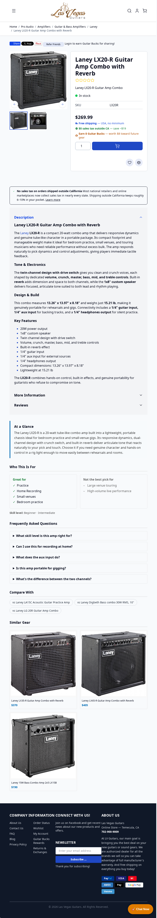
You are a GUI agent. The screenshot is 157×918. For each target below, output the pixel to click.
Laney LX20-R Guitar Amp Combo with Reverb (43, 30)
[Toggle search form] (129, 10)
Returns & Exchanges (39, 850)
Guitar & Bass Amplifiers (70, 26)
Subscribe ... (77, 859)
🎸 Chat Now (137, 909)
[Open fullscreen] (38, 80)
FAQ (10, 833)
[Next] (62, 104)
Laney (93, 26)
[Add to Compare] (139, 162)
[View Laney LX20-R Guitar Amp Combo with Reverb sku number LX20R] (19, 121)
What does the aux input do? (36, 557)
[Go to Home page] (68, 10)
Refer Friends (53, 44)
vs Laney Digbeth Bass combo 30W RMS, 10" (104, 602)
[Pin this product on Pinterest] (38, 44)
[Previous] (14, 104)
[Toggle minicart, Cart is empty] (144, 10)
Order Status (40, 823)
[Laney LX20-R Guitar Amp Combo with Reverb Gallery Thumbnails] (28, 121)
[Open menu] (14, 11)
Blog (11, 839)
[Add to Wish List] (129, 162)
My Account (39, 833)
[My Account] (137, 10)
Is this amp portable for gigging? (40, 568)
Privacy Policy (16, 844)
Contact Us (15, 828)
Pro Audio (27, 26)
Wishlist (37, 828)
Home (13, 26)
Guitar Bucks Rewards (40, 841)
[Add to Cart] (117, 146)
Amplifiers (44, 26)
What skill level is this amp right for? (42, 536)
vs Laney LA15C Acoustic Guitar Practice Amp (40, 602)
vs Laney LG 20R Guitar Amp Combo (34, 610)
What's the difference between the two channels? (52, 579)
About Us (14, 823)
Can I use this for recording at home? (43, 546)
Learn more (53, 200)
